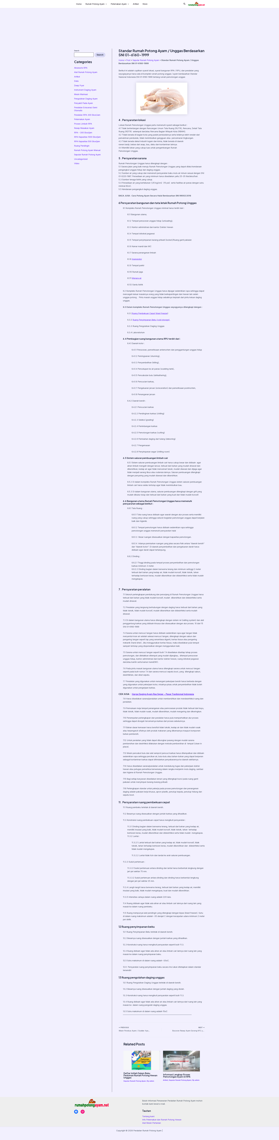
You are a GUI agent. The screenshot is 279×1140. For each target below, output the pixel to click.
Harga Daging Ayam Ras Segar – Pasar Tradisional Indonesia (163, 694)
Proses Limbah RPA (83, 124)
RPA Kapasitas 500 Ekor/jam (87, 141)
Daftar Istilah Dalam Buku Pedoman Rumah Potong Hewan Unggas (140, 1075)
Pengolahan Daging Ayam (86, 99)
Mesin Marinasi (81, 94)
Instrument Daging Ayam (85, 90)
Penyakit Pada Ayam (83, 103)
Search (76, 51)
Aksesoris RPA (80, 68)
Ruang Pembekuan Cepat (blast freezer (149, 313)
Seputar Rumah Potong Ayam (87, 154)
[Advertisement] (139, 24)
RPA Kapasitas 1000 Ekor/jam (87, 137)
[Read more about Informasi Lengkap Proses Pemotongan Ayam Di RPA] (181, 1061)
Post (128, 60)
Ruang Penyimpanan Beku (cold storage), (151, 320)
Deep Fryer (79, 85)
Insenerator (137, 259)
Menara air (136, 278)
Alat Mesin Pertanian (151, 1123)
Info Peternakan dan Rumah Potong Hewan (161, 1120)
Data (76, 81)
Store (145, 4)
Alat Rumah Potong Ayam (85, 72)
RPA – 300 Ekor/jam (83, 132)
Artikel (136, 4)
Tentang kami (148, 1116)
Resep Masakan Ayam (84, 128)
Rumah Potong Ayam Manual (87, 150)
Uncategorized (81, 159)
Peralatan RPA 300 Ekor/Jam (87, 115)
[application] (106, 4)
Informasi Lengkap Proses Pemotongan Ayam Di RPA (176, 1075)
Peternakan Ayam (119, 4)
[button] (184, 3)
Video (76, 163)
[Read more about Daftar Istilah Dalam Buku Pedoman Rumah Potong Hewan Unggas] (141, 1060)
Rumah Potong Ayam (95, 4)
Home (79, 4)
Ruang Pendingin (81, 146)
